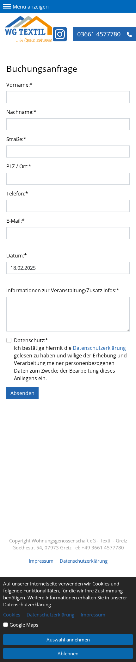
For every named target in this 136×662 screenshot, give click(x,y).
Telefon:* (17, 193)
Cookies (11, 614)
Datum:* (16, 255)
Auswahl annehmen (68, 639)
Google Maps (23, 625)
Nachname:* (21, 111)
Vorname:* (19, 84)
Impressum (41, 561)
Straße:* (16, 139)
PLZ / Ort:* (18, 166)
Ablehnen (68, 653)
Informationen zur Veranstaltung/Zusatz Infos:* (62, 290)
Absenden (22, 393)
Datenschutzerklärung (99, 347)
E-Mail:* (15, 220)
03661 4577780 (99, 34)
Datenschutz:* (31, 340)
